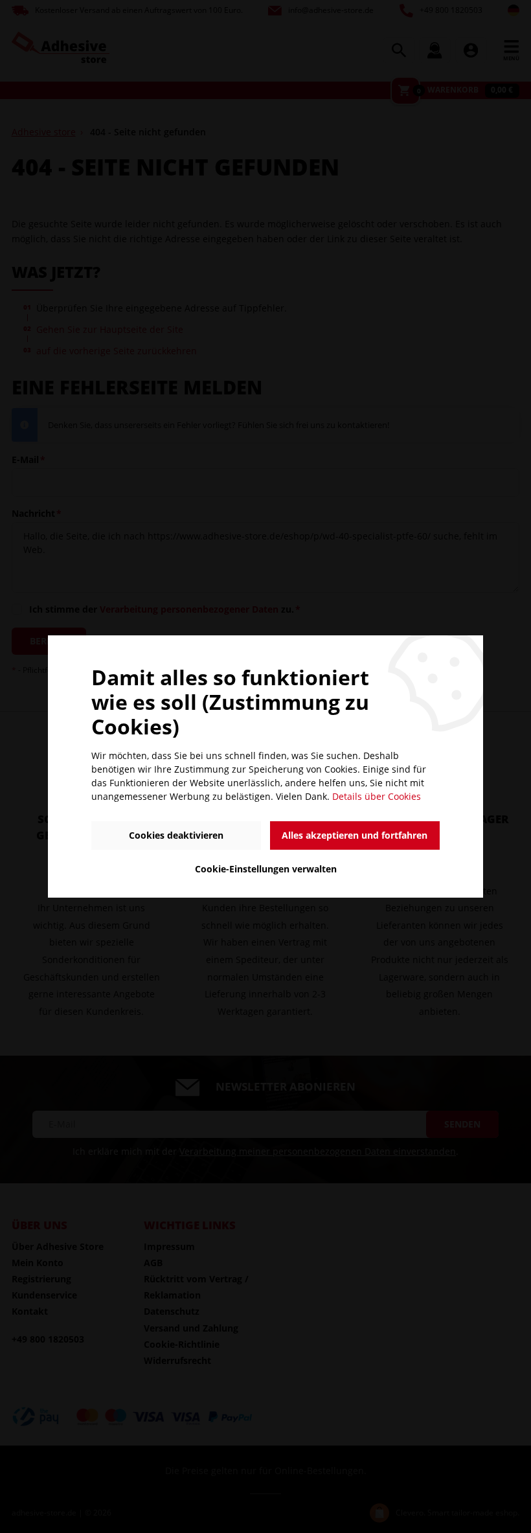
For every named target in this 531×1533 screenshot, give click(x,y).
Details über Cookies (376, 796)
